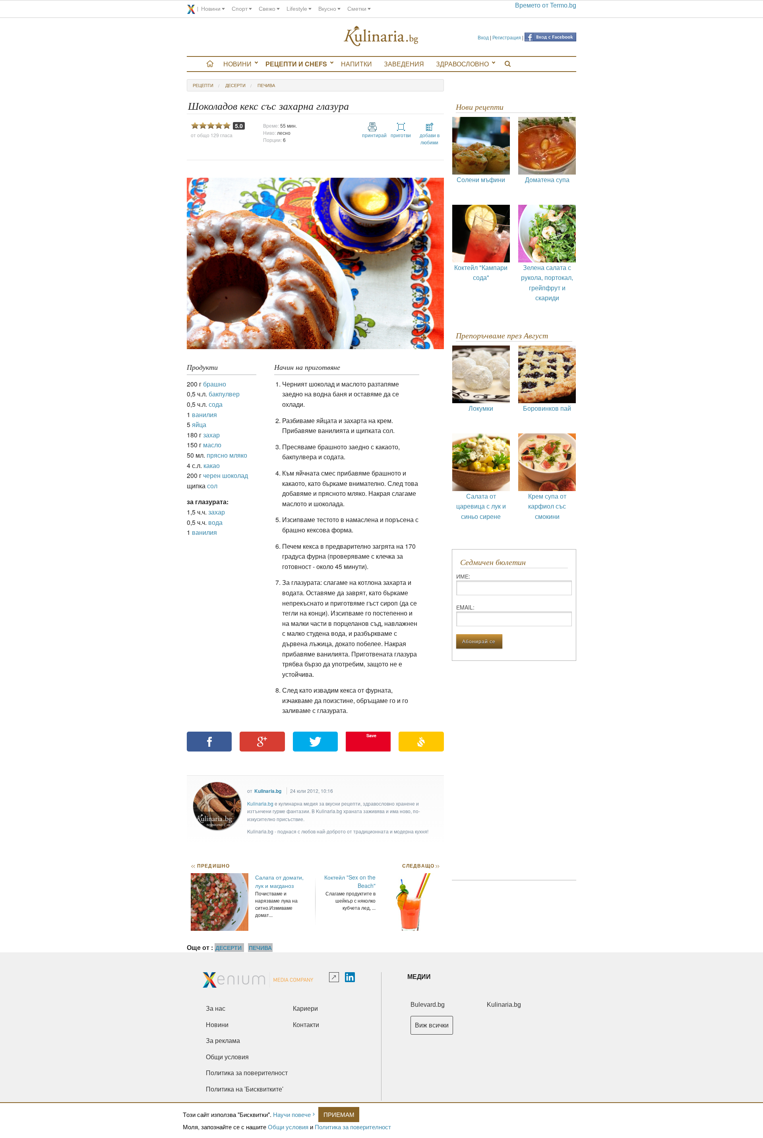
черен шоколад (225, 475)
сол (212, 485)
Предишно (210, 865)
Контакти (306, 1024)
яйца (199, 424)
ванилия (204, 414)
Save (371, 735)
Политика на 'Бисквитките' (244, 1089)
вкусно (327, 9)
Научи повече (292, 1114)
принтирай (372, 135)
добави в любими (430, 139)
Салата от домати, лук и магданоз (279, 881)
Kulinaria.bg (267, 790)
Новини (237, 63)
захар (211, 434)
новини (211, 9)
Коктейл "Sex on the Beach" (350, 881)
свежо (267, 9)
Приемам (338, 1114)
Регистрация (506, 37)
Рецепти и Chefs (296, 63)
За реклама (223, 1040)
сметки (356, 9)
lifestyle (297, 9)
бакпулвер (224, 393)
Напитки (356, 63)
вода (215, 522)
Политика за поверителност (353, 1126)
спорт (240, 9)
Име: (463, 576)
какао (211, 465)
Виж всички (432, 1025)
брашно (214, 383)
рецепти (203, 85)
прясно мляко (227, 455)
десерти (235, 85)
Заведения (404, 63)
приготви (401, 135)
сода (216, 404)
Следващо (420, 865)
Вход (483, 37)
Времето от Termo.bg (545, 5)
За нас (215, 1008)
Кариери (305, 1008)
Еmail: (465, 607)
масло (212, 444)
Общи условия (288, 1126)
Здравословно (462, 63)
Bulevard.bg (428, 1004)
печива (266, 85)
